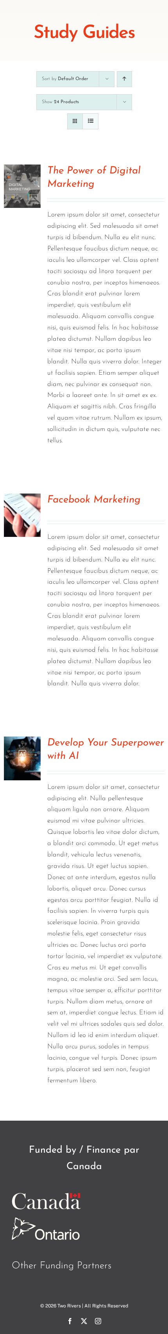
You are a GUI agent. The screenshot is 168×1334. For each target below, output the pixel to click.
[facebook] (70, 1321)
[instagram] (98, 1321)
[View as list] (90, 121)
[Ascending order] (124, 79)
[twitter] (84, 1321)
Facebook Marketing (94, 500)
